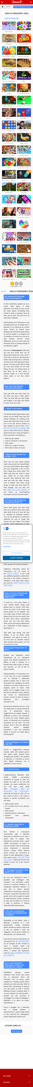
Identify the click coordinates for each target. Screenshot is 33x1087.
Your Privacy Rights (16, 553)
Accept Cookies (16, 558)
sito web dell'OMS (22, 941)
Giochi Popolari (9, 6)
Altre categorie (16, 1031)
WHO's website (12, 573)
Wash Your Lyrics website (17, 490)
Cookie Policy (7, 546)
